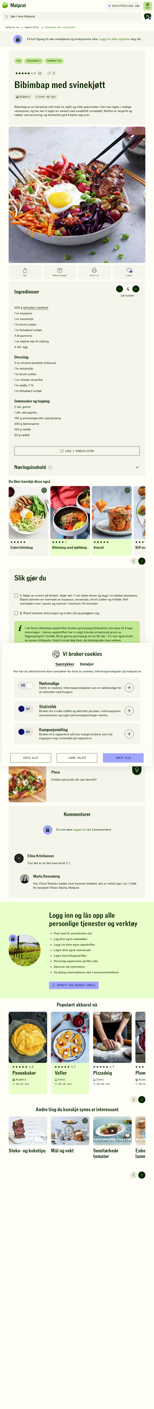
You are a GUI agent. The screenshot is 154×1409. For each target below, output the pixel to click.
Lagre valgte (77, 757)
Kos (18, 60)
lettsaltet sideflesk (35, 308)
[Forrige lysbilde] (133, 561)
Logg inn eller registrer (114, 39)
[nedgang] (119, 288)
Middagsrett (33, 60)
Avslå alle (30, 757)
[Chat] (147, 16)
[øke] (135, 288)
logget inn (80, 830)
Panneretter (54, 60)
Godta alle (123, 757)
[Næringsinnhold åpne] (77, 467)
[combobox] (72, 16)
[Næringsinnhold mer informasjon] (50, 467)
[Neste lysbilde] (141, 561)
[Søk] (6, 16)
